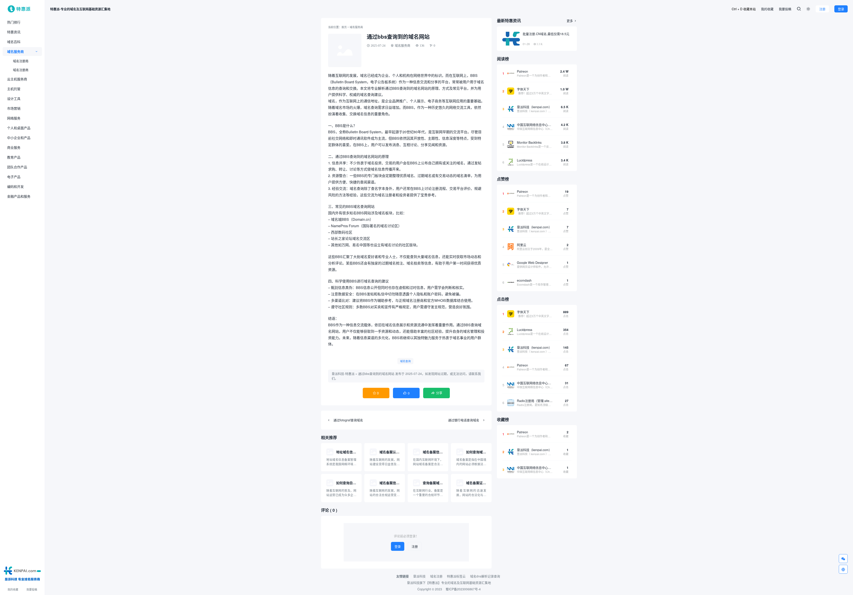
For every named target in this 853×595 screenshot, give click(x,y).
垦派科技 (419, 576)
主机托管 (13, 88)
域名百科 (13, 41)
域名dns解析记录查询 (485, 576)
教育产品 (13, 157)
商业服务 (13, 147)
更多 (572, 20)
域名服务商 (15, 51)
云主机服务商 (17, 79)
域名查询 (405, 361)
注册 (822, 9)
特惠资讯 (13, 32)
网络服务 (13, 118)
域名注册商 (20, 70)
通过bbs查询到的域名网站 (376, 373)
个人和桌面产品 (18, 127)
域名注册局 (20, 61)
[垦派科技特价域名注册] (22, 573)
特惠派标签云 (456, 576)
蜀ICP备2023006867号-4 (463, 589)
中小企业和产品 (18, 137)
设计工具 (13, 98)
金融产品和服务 (18, 196)
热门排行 (13, 22)
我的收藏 (13, 589)
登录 (841, 9)
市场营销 (13, 108)
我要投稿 (31, 589)
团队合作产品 (17, 167)
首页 (344, 27)
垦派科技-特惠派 (343, 373)
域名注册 (436, 576)
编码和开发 (15, 186)
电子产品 (13, 176)
